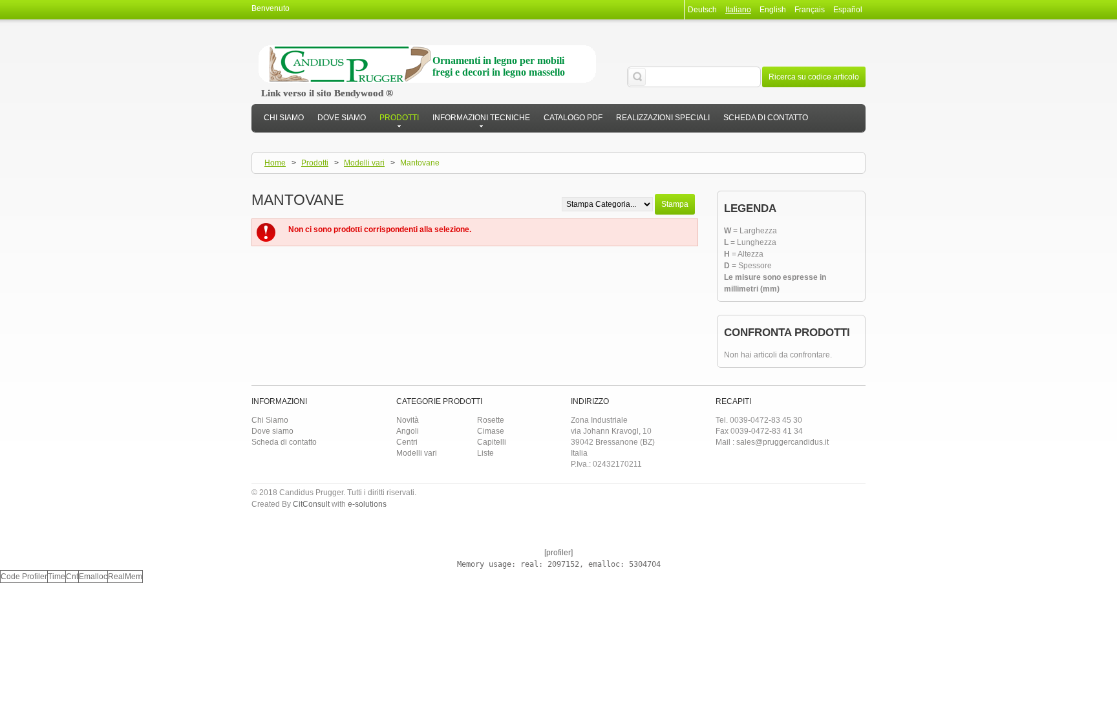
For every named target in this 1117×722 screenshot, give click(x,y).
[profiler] (558, 552)
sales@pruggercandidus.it (782, 442)
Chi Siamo (269, 420)
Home (275, 162)
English (773, 9)
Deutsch (702, 9)
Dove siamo (272, 431)
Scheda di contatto (284, 442)
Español (847, 9)
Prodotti (314, 162)
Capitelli (491, 442)
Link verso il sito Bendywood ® (327, 93)
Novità (407, 420)
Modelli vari (364, 162)
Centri (407, 442)
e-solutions (367, 504)
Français (809, 9)
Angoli (407, 431)
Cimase (490, 431)
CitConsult (311, 504)
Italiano (738, 9)
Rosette (490, 420)
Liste (485, 453)
